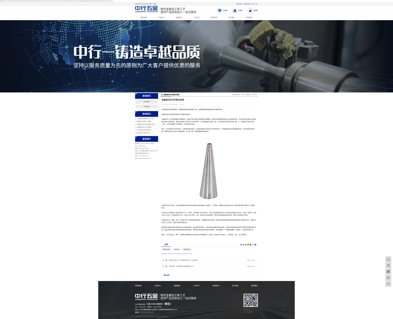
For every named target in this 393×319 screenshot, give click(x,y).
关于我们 (231, 17)
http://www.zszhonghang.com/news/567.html (180, 253)
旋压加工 (176, 249)
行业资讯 (147, 106)
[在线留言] (388, 278)
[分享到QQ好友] (248, 244)
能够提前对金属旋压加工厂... (144, 133)
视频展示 (179, 17)
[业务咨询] (388, 259)
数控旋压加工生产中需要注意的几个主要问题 (183, 260)
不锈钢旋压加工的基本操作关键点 (145, 124)
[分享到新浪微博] (243, 244)
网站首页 (144, 17)
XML (256, 4)
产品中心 (161, 17)
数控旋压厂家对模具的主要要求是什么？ (182, 266)
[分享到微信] (246, 244)
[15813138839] (388, 265)
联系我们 (249, 17)
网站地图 (247, 4)
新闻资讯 (214, 17)
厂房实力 (196, 17)
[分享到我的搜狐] (251, 244)
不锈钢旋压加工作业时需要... (144, 127)
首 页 (243, 94)
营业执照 (239, 4)
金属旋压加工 (187, 249)
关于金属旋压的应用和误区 (143, 130)
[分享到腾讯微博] (253, 244)
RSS (252, 4)
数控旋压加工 (166, 249)
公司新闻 (147, 101)
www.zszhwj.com (143, 156)
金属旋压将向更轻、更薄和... (144, 121)
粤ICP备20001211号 (147, 312)
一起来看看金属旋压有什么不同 (145, 118)
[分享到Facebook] (255, 244)
